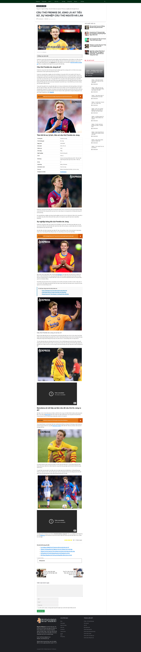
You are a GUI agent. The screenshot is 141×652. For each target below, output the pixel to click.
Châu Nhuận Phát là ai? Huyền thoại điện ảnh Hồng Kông (54, 292)
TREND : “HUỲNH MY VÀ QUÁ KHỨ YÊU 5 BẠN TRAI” (97, 103)
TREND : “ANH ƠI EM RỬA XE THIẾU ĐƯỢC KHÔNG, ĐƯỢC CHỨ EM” (97, 133)
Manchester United (56, 425)
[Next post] (82, 573)
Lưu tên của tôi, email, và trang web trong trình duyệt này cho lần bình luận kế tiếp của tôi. (57, 607)
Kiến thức (56, 1)
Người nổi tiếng (41, 6)
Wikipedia (52, 92)
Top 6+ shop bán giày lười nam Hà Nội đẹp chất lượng (50, 573)
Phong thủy (69, 1)
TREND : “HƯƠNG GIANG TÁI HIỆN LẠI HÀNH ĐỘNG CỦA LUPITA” (97, 117)
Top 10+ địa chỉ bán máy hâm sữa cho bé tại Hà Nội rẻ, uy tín (69, 573)
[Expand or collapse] (81, 56)
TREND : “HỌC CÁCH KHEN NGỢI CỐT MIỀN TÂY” (97, 140)
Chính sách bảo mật (88, 629)
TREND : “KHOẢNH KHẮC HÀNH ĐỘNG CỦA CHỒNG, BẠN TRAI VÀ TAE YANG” (94, 72)
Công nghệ (44, 1)
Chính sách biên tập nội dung (89, 631)
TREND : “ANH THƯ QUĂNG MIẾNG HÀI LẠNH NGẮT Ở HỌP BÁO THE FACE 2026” (97, 110)
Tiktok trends (63, 631)
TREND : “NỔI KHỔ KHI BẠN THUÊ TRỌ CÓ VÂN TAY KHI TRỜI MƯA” (97, 81)
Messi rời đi (47, 414)
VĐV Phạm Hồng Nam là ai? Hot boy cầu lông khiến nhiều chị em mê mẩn (56, 555)
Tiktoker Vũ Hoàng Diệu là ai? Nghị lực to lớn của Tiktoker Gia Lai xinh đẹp (56, 549)
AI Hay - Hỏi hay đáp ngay (89, 621)
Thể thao (82, 1)
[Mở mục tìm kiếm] (104, 1)
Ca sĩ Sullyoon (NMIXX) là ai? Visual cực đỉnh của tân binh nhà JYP (55, 547)
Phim (61, 635)
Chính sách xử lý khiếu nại (89, 635)
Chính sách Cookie (87, 633)
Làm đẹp (63, 1)
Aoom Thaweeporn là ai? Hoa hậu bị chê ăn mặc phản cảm (54, 290)
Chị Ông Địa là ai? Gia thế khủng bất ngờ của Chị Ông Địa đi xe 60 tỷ (55, 553)
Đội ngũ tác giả (87, 627)
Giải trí (49, 1)
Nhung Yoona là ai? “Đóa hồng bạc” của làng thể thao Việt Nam (55, 294)
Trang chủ (38, 1)
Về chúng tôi (86, 623)
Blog (61, 621)
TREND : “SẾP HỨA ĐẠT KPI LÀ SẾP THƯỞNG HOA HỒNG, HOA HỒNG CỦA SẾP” (97, 89)
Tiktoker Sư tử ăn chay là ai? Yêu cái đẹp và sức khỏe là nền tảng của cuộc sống (58, 551)
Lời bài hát (62, 629)
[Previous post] (37, 573)
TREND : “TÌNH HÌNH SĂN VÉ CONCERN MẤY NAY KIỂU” (97, 96)
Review (75, 1)
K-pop (61, 633)
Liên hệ (85, 625)
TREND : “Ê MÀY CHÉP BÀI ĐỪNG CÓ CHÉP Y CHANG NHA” (97, 125)
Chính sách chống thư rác (89, 637)
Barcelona (60, 274)
